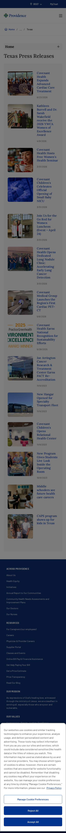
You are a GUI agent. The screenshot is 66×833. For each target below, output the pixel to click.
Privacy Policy (54, 787)
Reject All (33, 810)
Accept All (33, 821)
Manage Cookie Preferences (33, 799)
